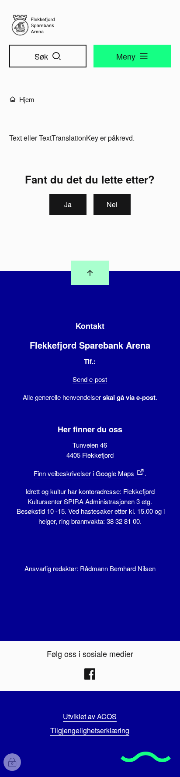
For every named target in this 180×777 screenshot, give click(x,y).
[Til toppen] (90, 273)
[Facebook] (90, 674)
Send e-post (90, 379)
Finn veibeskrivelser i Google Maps (84, 473)
